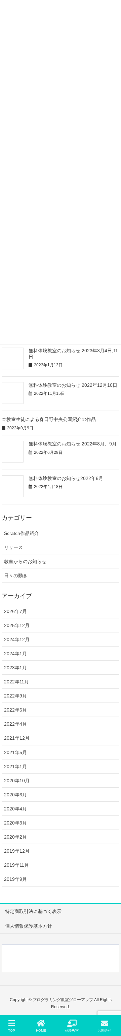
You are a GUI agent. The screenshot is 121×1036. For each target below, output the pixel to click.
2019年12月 (17, 851)
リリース (13, 547)
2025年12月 (17, 625)
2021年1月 (15, 766)
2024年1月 (15, 653)
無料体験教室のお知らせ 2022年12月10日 (73, 385)
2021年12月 (17, 738)
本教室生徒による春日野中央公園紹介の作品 (49, 419)
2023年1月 (15, 667)
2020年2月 (15, 837)
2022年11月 (16, 681)
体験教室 (72, 1030)
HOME (41, 1030)
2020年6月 (15, 794)
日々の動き (16, 575)
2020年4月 (15, 808)
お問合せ (104, 1030)
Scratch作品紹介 (21, 533)
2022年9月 (15, 695)
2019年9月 (15, 879)
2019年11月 (16, 865)
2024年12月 (17, 639)
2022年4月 (15, 724)
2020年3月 (15, 823)
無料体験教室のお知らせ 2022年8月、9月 (73, 443)
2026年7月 (15, 611)
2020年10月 (17, 780)
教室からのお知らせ (25, 561)
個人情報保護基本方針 (28, 926)
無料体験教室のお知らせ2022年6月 (66, 478)
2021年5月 (15, 752)
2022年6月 (15, 710)
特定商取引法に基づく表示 (33, 911)
